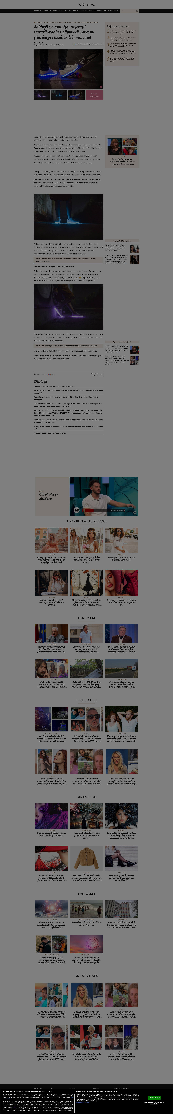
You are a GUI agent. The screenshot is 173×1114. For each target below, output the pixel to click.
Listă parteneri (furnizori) (83, 1102)
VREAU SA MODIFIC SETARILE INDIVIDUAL (154, 1103)
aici (14, 1107)
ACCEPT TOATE (154, 1097)
